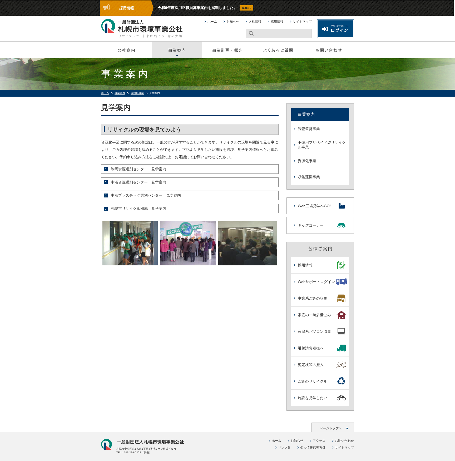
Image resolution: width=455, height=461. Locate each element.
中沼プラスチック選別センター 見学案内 (146, 195)
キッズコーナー (311, 225)
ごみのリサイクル (312, 381)
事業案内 (177, 50)
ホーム (212, 21)
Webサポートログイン (316, 282)
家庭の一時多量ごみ (314, 315)
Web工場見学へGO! (314, 206)
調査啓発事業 (309, 129)
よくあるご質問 (278, 50)
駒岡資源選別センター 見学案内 (138, 169)
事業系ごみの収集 (312, 298)
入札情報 (255, 21)
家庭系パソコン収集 (314, 331)
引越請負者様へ (311, 348)
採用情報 (277, 21)
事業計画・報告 (227, 50)
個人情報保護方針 (312, 447)
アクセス (319, 441)
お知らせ (232, 21)
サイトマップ (302, 21)
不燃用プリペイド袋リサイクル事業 (322, 144)
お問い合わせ (328, 50)
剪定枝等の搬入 (311, 365)
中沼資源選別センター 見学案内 (138, 182)
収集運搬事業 (309, 177)
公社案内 (126, 50)
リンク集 (284, 447)
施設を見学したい (312, 398)
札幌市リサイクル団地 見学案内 (138, 208)
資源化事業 (137, 93)
